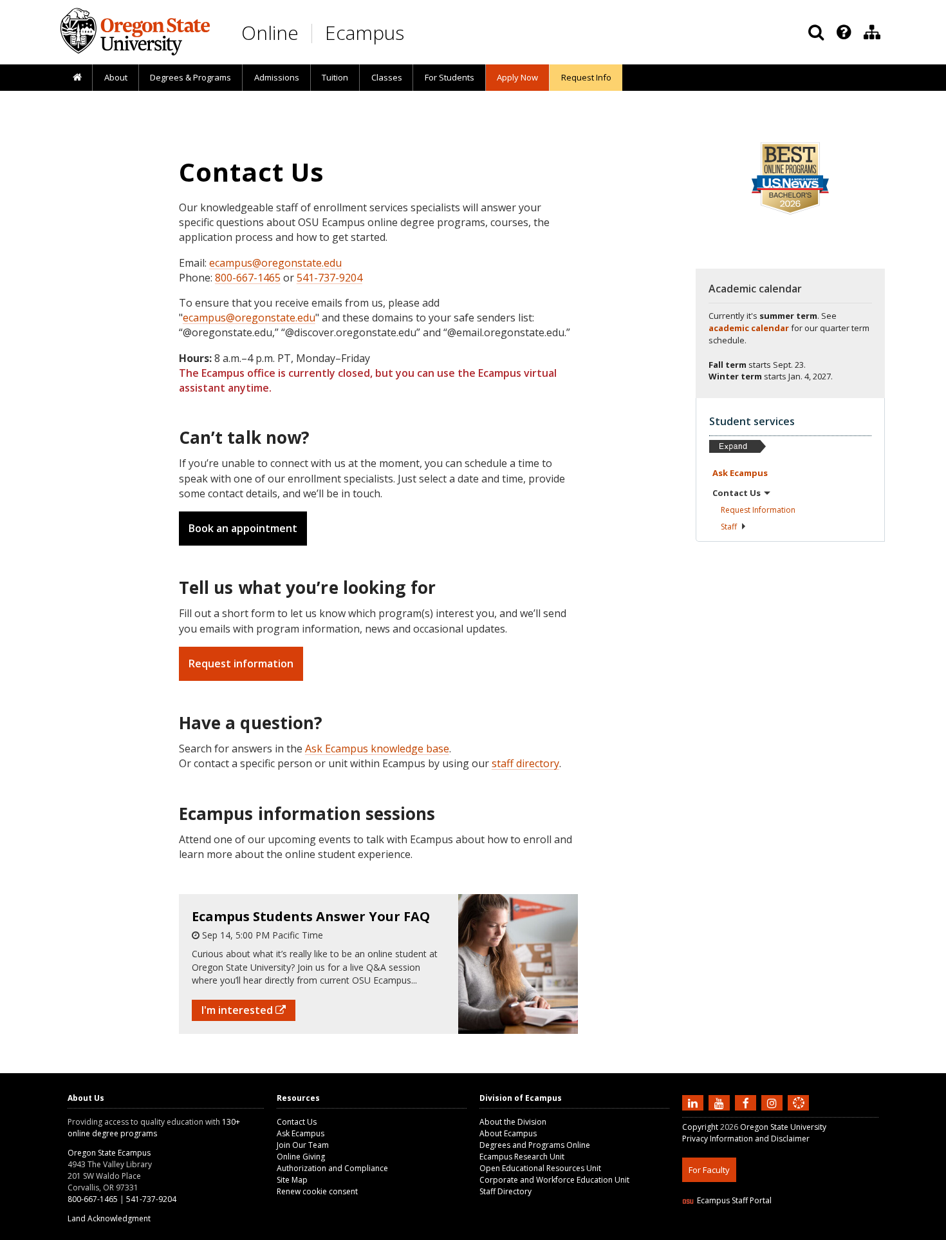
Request (758, 509)
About (115, 77)
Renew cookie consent (317, 1191)
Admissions (276, 77)
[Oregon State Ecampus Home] (314, 33)
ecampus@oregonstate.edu (275, 263)
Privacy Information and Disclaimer (746, 1138)
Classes (386, 77)
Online (270, 32)
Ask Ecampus (300, 1133)
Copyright (700, 1126)
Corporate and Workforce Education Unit (554, 1179)
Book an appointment (243, 528)
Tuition (335, 77)
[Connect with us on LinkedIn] (694, 1102)
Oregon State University (783, 1126)
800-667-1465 (248, 278)
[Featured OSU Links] (843, 32)
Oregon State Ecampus (109, 1152)
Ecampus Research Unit (521, 1156)
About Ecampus (508, 1133)
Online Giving (301, 1156)
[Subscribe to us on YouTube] (721, 1102)
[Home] (77, 77)
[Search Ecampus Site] (816, 32)
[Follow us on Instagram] (773, 1102)
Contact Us (297, 1121)
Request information (241, 663)
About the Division (512, 1121)
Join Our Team (303, 1145)
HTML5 (753, 1231)
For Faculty (709, 1170)
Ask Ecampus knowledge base (377, 748)
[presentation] (842, 32)
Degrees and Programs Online (534, 1145)
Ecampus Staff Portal (734, 1200)
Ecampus (364, 32)
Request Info (586, 77)
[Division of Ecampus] (872, 32)
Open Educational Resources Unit (540, 1168)
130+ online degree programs (154, 1127)
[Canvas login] (798, 1113)
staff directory (525, 763)
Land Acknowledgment (109, 1218)
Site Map (292, 1179)
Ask (740, 473)
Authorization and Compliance (332, 1168)
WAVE (811, 1231)
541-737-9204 (329, 278)
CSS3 (783, 1231)
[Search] (816, 32)
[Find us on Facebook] (747, 1102)
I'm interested (238, 1010)
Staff (729, 526)
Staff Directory (505, 1191)
